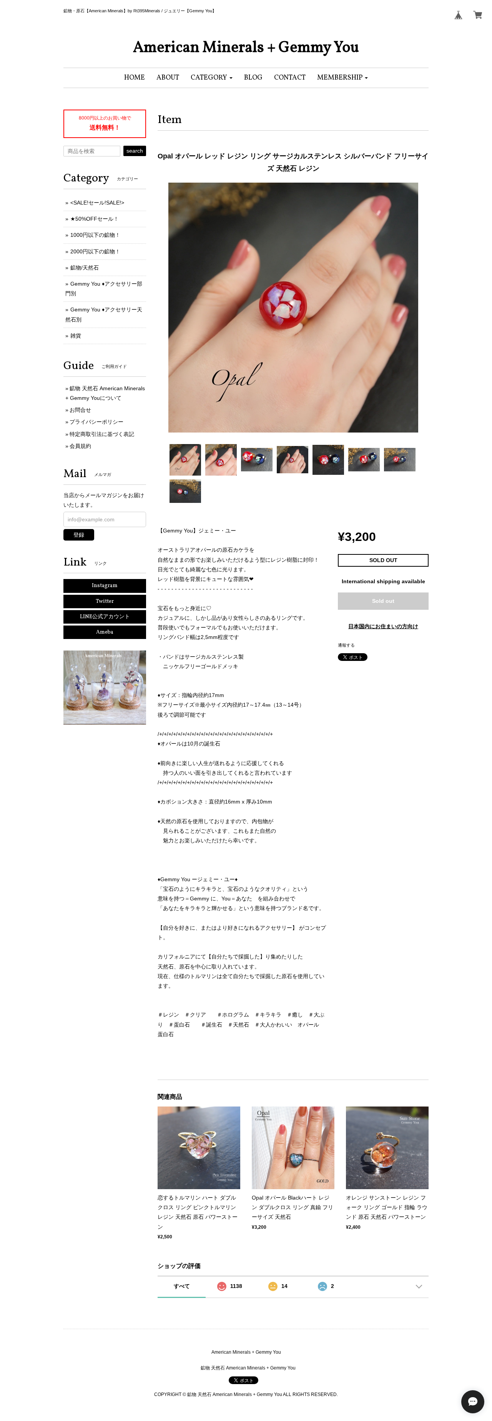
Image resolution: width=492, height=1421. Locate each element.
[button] (211, 78)
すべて (182, 1286)
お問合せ (80, 410)
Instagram (105, 585)
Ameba (104, 632)
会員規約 (80, 446)
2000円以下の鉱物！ (95, 251)
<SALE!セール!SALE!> (97, 203)
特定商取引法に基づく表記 (102, 434)
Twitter (105, 601)
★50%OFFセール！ (94, 219)
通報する (346, 645)
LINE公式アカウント (105, 617)
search (134, 151)
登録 (78, 535)
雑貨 (75, 336)
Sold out (383, 601)
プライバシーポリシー (96, 422)
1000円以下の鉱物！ (95, 235)
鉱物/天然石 (84, 268)
